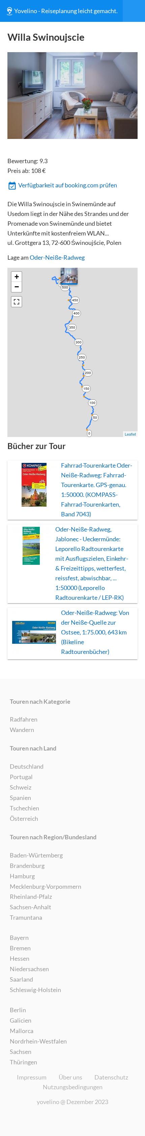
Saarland (21, 979)
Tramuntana (26, 917)
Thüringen (23, 1062)
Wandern (22, 729)
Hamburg (22, 876)
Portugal (21, 776)
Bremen (20, 948)
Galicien (20, 1020)
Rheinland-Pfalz (31, 896)
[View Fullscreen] (16, 302)
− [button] (16, 287)
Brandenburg (27, 865)
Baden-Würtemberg (36, 855)
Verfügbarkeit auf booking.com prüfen (67, 185)
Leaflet (130, 434)
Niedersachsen (29, 969)
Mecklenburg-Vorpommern (45, 886)
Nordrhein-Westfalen (38, 1041)
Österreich (24, 818)
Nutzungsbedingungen (73, 1087)
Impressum (32, 1077)
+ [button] (16, 276)
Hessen (19, 958)
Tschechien (24, 808)
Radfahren (23, 719)
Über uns (70, 1077)
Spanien (20, 797)
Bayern (19, 937)
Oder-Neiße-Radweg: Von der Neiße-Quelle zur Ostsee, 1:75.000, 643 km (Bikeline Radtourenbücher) (95, 632)
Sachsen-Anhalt (30, 907)
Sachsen (20, 1051)
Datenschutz (111, 1077)
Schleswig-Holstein (35, 989)
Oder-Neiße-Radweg (57, 257)
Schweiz (20, 787)
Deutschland (27, 766)
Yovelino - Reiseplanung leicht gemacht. (66, 10)
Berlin (18, 1010)
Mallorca (21, 1030)
